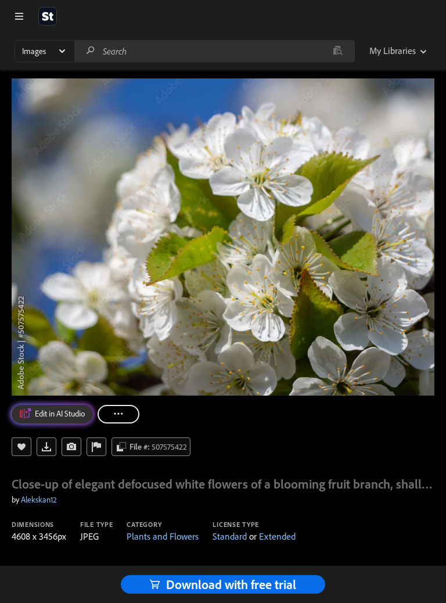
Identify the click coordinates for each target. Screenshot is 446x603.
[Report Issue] (96, 446)
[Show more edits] (118, 414)
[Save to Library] (21, 446)
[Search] (90, 51)
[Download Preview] (46, 446)
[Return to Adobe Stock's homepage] (47, 16)
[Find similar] (337, 51)
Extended (277, 536)
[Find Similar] (71, 446)
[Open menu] (19, 16)
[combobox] (214, 51)
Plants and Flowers (163, 536)
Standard (230, 536)
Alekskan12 (39, 499)
